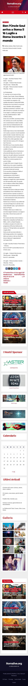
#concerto (5, 48)
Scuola (23, 679)
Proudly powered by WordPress (10, 673)
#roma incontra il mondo (14, 48)
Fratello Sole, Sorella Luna (13, 338)
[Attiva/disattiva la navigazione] (13, 12)
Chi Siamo (5, 679)
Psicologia (11, 679)
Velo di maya (14, 403)
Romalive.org (14, 3)
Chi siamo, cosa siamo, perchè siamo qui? (13, 322)
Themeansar (14, 675)
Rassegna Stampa (14, 302)
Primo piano (5, 22)
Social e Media (18, 679)
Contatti (14, 682)
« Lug (13, 471)
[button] (22, 12)
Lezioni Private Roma (14, 388)
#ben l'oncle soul (17, 46)
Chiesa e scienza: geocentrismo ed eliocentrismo (11, 646)
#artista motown (8, 46)
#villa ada (5, 50)
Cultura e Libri (17, 300)
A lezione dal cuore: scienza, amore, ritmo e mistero (14, 306)
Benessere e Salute (8, 300)
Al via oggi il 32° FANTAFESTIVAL (19, 274)
